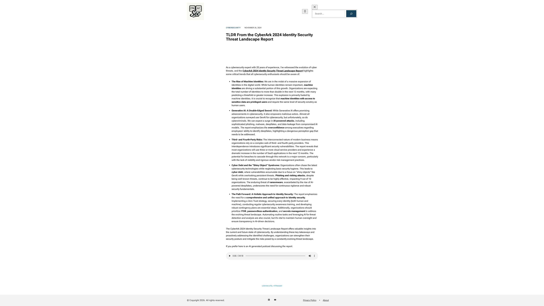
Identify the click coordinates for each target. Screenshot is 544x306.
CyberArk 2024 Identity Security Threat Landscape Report (273, 70)
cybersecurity (233, 28)
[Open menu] (305, 11)
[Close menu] (314, 7)
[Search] (351, 13)
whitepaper (277, 286)
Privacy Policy (309, 300)
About (326, 300)
